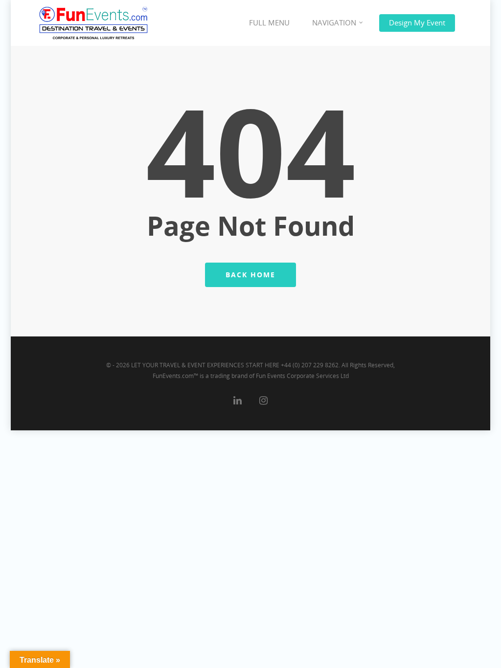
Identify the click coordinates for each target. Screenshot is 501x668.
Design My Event (417, 22)
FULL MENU (269, 22)
